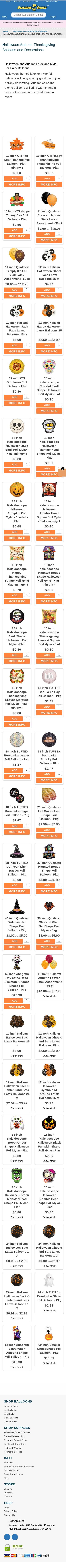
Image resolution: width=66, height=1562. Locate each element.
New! (8, 1)
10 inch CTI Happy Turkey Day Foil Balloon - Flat (17, 215)
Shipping (26, 1)
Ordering (16, 1)
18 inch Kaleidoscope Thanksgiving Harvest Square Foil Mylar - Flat (49, 636)
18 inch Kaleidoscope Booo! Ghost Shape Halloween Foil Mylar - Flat (17, 1142)
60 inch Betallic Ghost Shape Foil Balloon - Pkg (49, 1348)
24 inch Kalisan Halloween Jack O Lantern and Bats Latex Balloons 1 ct (17, 1300)
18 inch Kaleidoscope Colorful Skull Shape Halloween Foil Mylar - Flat (49, 386)
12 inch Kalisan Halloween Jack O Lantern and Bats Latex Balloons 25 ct (17, 1090)
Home (6, 32)
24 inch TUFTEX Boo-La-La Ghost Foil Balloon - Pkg (49, 1296)
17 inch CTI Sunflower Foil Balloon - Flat (17, 382)
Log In (53, 17)
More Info (17, 184)
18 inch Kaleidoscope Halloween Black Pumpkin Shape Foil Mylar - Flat (49, 1142)
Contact (36, 1)
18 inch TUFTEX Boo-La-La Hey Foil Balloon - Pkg (49, 691)
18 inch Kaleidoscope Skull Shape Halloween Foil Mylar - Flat (17, 636)
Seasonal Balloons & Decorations (30, 32)
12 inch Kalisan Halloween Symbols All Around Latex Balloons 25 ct (49, 1090)
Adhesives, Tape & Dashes (17, 1432)
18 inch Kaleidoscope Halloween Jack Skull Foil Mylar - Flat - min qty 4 (17, 445)
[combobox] (28, 15)
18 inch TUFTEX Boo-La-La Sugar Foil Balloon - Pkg (16, 811)
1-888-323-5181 (51, 1)
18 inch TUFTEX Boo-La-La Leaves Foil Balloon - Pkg (17, 755)
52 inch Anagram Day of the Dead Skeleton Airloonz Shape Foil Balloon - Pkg (16, 981)
